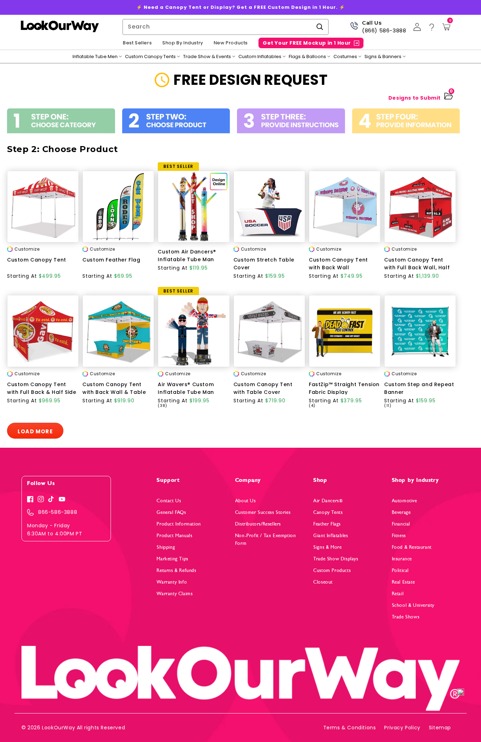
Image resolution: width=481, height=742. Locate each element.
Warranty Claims (175, 594)
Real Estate (403, 582)
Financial (401, 524)
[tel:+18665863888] (354, 28)
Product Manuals (174, 536)
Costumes (345, 56)
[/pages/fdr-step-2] (176, 123)
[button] (460, 693)
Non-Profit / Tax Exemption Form (265, 539)
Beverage (401, 512)
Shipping (166, 547)
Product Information (179, 524)
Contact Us (169, 501)
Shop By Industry (182, 42)
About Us (245, 501)
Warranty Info (172, 582)
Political (400, 570)
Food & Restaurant (412, 547)
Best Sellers (137, 42)
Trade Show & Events (207, 56)
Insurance (402, 559)
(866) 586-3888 (384, 30)
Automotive (404, 501)
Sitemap (440, 727)
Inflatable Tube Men (95, 56)
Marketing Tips (172, 559)
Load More (35, 431)
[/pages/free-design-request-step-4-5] (406, 123)
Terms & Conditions (349, 727)
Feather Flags (327, 524)
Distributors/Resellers (258, 524)
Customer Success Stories (263, 512)
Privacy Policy (402, 727)
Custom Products (332, 570)
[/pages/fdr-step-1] (61, 123)
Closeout (323, 582)
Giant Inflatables (330, 536)
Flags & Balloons (307, 56)
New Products (231, 42)
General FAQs (171, 512)
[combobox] (226, 27)
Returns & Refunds (176, 570)
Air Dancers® (328, 501)
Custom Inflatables (259, 56)
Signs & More (327, 547)
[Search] (320, 26)
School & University (413, 605)
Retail (398, 594)
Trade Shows (406, 617)
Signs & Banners (382, 56)
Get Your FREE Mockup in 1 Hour (307, 42)
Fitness (399, 536)
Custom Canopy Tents (150, 56)
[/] (59, 26)
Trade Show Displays (335, 559)
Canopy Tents (328, 512)
